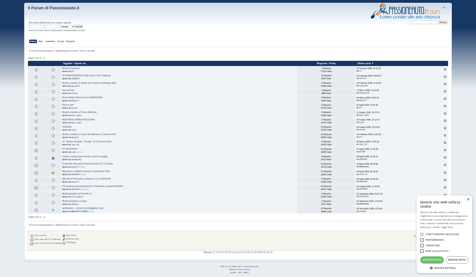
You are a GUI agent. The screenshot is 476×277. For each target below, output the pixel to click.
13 (239, 252)
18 (255, 252)
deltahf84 (75, 78)
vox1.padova (77, 197)
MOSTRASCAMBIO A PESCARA (78, 119)
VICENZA (67, 127)
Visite (332, 63)
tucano (362, 129)
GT (72, 71)
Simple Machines (251, 266)
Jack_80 (75, 144)
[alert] (444, 234)
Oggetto (67, 63)
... (43, 58)
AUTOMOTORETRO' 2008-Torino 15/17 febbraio (86, 75)
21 (264, 252)
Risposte (322, 63)
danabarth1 (76, 159)
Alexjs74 (75, 101)
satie (73, 152)
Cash (361, 122)
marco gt (363, 174)
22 (268, 252)
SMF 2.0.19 (225, 266)
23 (271, 252)
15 (246, 252)
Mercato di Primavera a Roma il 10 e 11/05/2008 (86, 178)
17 (252, 252)
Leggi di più (447, 227)
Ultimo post (364, 63)
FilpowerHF (364, 93)
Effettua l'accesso (48, 23)
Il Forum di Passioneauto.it (53, 8)
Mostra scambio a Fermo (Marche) (79, 112)
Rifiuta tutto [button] (457, 259)
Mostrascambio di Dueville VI (76, 193)
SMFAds (232, 269)
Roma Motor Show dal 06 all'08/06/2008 (82, 97)
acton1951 (364, 196)
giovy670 (75, 86)
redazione (363, 85)
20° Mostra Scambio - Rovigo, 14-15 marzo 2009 (86, 141)
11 (233, 252)
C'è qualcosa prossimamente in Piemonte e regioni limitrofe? (92, 186)
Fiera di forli (68, 105)
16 (249, 252)
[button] (444, 268)
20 (261, 252)
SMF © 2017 (237, 266)
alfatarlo (74, 204)
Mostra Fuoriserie (71, 68)
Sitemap (207, 252)
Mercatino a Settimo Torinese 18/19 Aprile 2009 (86, 171)
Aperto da (80, 63)
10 (230, 252)
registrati (67, 23)
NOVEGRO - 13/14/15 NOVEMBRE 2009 (82, 208)
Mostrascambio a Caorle (74, 201)
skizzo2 (362, 78)
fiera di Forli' (68, 90)
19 (258, 252)
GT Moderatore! (70, 149)
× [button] (468, 199)
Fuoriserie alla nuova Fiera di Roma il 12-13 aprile (87, 163)
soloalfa (362, 211)
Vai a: (416, 236)
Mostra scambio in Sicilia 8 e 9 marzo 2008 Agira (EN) (89, 83)
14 (242, 252)
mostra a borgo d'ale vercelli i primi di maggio (85, 156)
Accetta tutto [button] (432, 259)
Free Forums (244, 269)
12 (236, 252)
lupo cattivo (76, 115)
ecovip (74, 93)
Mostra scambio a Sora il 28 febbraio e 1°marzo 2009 (89, 134)
